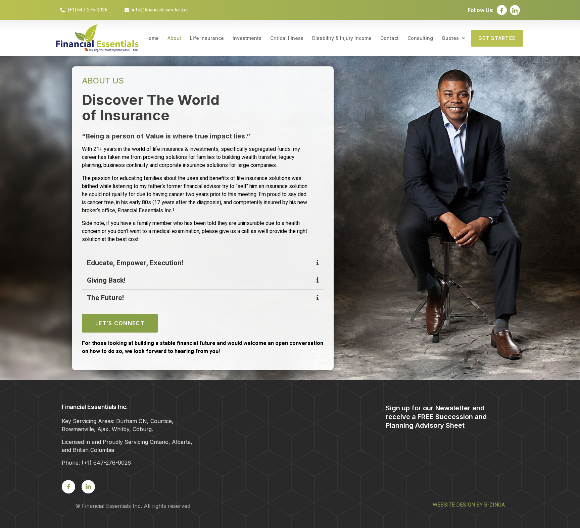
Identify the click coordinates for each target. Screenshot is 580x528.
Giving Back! (106, 280)
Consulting (420, 38)
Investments (247, 38)
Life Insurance (207, 38)
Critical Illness (286, 38)
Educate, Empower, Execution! (135, 263)
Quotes (450, 38)
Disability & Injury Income (342, 38)
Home (152, 38)
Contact (389, 38)
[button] (203, 263)
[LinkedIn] (515, 10)
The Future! (105, 298)
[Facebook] (502, 10)
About (174, 38)
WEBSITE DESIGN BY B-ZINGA (469, 505)
